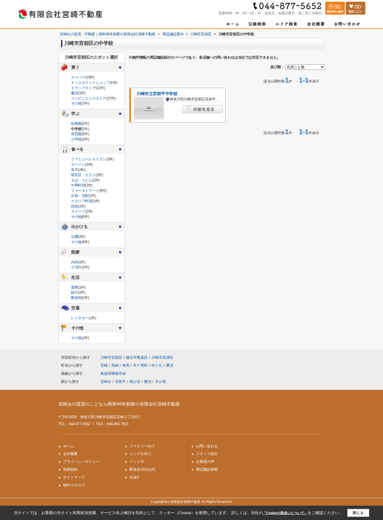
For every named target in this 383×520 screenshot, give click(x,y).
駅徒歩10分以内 (142, 469)
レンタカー (80, 318)
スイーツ (78, 211)
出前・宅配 (80, 196)
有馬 (126, 365)
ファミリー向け (142, 446)
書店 (74, 93)
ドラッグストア (83, 88)
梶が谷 (135, 381)
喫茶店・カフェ (83, 175)
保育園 (76, 134)
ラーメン (78, 164)
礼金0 (134, 477)
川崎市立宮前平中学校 (157, 93)
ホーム (68, 446)
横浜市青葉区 (137, 357)
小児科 (76, 267)
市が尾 (160, 381)
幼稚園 (76, 123)
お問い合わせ (207, 446)
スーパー (78, 77)
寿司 (74, 170)
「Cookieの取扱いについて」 (285, 513)
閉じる (358, 513)
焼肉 (74, 206)
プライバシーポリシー (81, 461)
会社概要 (70, 454)
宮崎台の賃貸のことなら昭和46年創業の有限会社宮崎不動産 (119, 404)
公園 (74, 236)
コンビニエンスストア (88, 98)
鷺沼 (169, 365)
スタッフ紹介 (207, 454)
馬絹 (115, 365)
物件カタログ (74, 485)
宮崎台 (105, 381)
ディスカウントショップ (90, 82)
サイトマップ (74, 477)
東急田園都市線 (113, 373)
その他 (76, 103)
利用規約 (70, 469)
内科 (74, 262)
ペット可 (137, 461)
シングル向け (140, 454)
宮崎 (104, 365)
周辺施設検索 (207, 469)
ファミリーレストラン (88, 159)
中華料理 (78, 185)
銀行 (74, 292)
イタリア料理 (81, 201)
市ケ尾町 (141, 365)
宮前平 (120, 381)
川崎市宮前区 (111, 357)
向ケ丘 (157, 365)
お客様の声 (205, 461)
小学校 (76, 139)
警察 (74, 287)
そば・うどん (81, 180)
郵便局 (76, 298)
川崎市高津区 (162, 357)
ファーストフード (85, 190)
